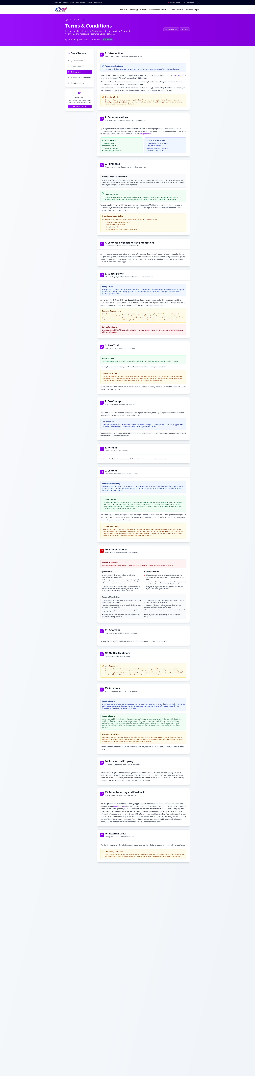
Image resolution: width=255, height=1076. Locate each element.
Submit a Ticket (68, 2)
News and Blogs (192, 10)
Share (186, 29)
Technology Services (137, 10)
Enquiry (58, 2)
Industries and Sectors (157, 10)
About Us (123, 10)
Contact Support (81, 107)
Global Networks (177, 10)
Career (89, 2)
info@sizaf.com (175, 2)
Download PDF (172, 29)
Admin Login (80, 2)
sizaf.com (179, 75)
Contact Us (98, 2)
